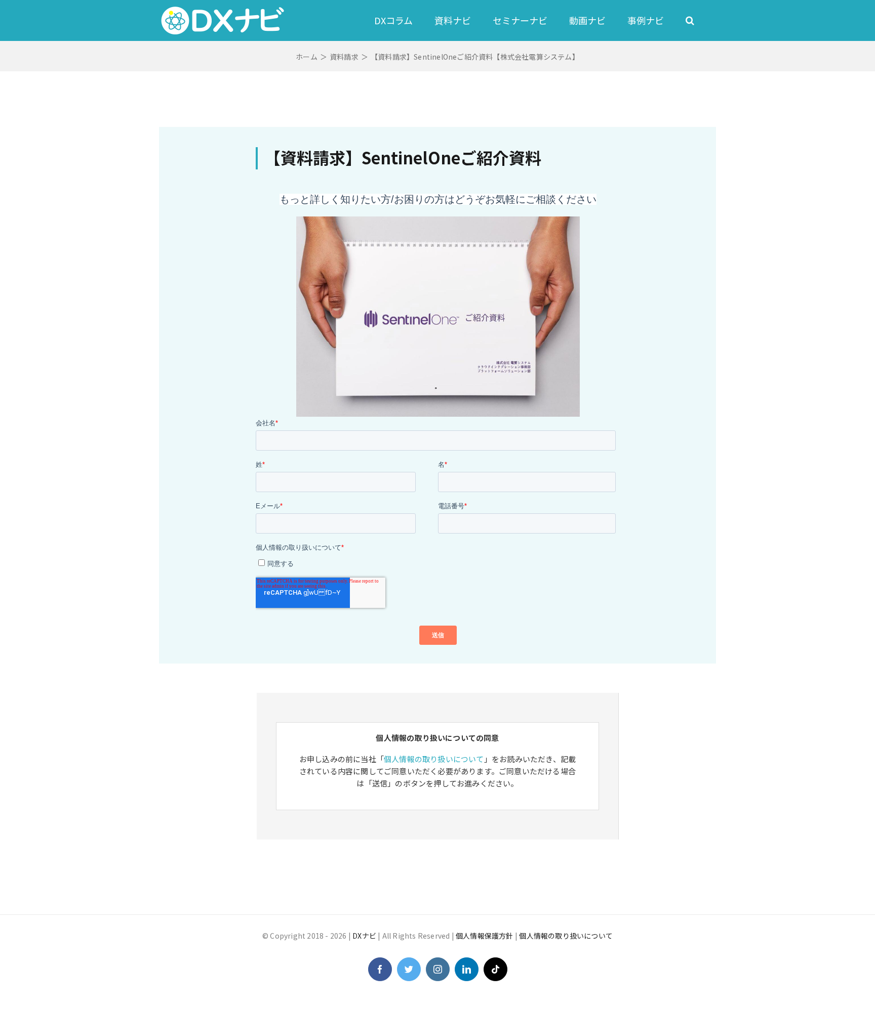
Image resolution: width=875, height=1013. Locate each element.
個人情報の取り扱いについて (434, 759)
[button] (690, 20)
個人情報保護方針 (484, 936)
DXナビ (364, 936)
